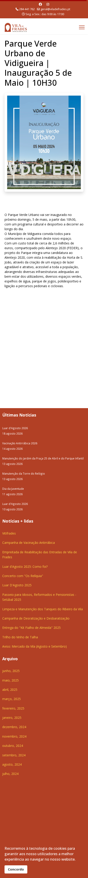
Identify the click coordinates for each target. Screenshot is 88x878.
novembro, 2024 (14, 736)
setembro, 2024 (13, 755)
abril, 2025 (9, 689)
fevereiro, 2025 (13, 708)
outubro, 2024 (12, 745)
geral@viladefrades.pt (55, 9)
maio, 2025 (10, 680)
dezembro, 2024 (14, 727)
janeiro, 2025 (11, 717)
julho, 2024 (10, 774)
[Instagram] (47, 4)
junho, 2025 (11, 671)
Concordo (16, 869)
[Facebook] (40, 4)
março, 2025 (11, 699)
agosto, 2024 (12, 764)
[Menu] (82, 27)
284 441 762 (27, 9)
